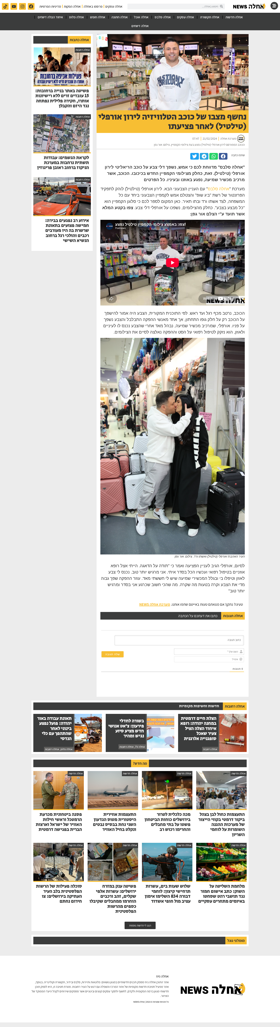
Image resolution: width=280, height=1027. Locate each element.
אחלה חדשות (234, 17)
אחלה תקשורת (209, 17)
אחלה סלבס (163, 17)
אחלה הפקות (72, 6)
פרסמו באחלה (93, 6)
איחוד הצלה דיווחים (50, 17)
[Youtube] (13, 6)
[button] (223, 156)
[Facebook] (31, 6)
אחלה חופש (97, 17)
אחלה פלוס (76, 17)
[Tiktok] (5, 6)
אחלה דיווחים (140, 26)
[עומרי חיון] (249, 6)
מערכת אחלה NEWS (154, 604)
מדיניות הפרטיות (50, 6)
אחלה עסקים (113, 6)
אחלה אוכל (141, 17)
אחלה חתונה (119, 17)
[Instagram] (22, 6)
